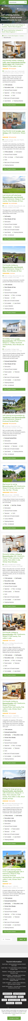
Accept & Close (14, 1018)
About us (20, 997)
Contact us (7, 9)
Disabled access (7, 993)
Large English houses (19, 993)
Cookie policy (10, 1003)
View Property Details (10, 105)
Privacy (24, 1000)
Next (21, 939)
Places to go (23, 9)
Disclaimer (18, 1003)
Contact (4, 1000)
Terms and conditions (14, 1000)
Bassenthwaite (12, 2)
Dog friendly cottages (10, 997)
